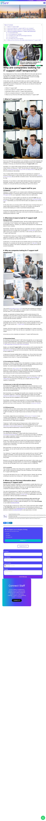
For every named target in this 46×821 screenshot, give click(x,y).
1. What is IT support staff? (13, 26)
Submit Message (23, 576)
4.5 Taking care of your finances (15, 38)
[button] (44, 3)
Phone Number (7, 564)
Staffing (5, 516)
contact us (16, 500)
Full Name (6, 551)
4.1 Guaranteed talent (13, 32)
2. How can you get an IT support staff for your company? (20, 28)
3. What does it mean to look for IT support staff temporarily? (21, 29)
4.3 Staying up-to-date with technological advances (20, 35)
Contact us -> (23, 540)
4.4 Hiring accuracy (12, 37)
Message (6, 569)
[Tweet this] (7, 523)
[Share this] (4, 523)
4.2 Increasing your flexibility (14, 34)
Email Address (7, 557)
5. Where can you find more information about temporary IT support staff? (24, 40)
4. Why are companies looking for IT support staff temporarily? (21, 31)
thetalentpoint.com (20, 508)
